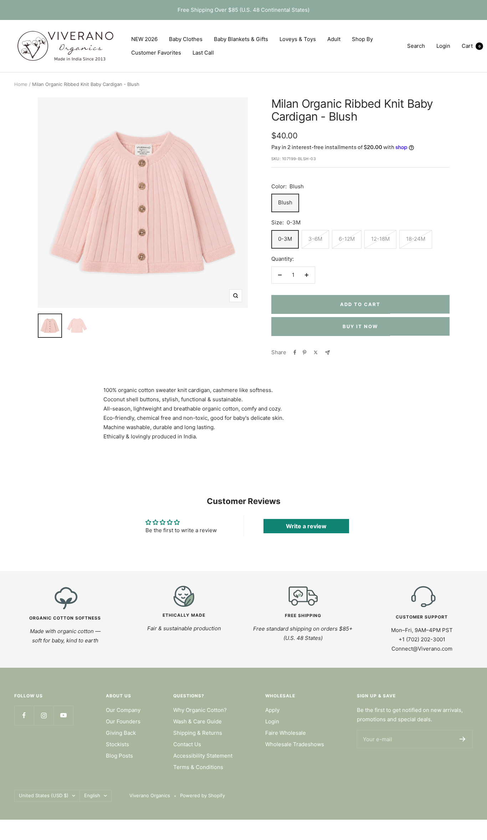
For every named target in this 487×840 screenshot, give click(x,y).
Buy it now (360, 326)
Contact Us (187, 744)
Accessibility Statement (202, 755)
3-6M (315, 238)
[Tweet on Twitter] (316, 352)
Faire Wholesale (285, 732)
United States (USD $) (43, 795)
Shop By (362, 39)
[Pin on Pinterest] (304, 352)
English (92, 795)
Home (20, 84)
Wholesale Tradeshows (294, 744)
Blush (285, 202)
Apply (272, 710)
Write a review (306, 526)
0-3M (285, 238)
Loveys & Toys (298, 39)
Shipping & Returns (197, 732)
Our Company (123, 710)
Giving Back (121, 732)
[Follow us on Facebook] (24, 715)
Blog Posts (119, 755)
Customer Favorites (156, 52)
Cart (471, 45)
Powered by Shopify (202, 795)
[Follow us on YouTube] (63, 715)
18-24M (415, 238)
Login (272, 721)
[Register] (463, 739)
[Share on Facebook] (294, 352)
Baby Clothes (186, 39)
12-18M (380, 238)
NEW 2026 (144, 39)
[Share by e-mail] (327, 352)
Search (416, 45)
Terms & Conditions (198, 767)
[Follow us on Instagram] (43, 715)
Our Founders (123, 721)
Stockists (117, 744)
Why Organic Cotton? (200, 710)
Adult (333, 39)
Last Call (203, 52)
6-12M (347, 238)
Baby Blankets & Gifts (241, 39)
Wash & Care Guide (197, 721)
